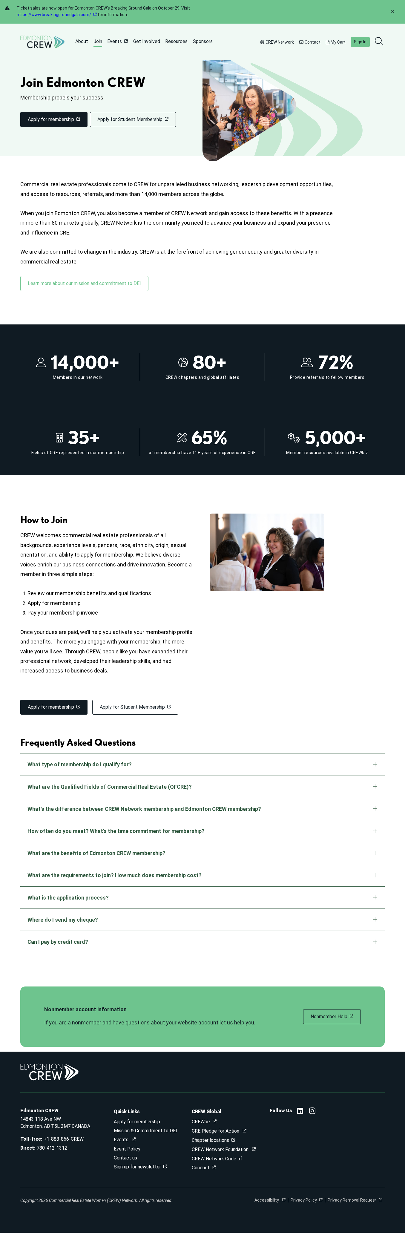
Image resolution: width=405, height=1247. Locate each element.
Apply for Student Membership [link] (129, 119)
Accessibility (267, 1200)
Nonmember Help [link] (329, 1016)
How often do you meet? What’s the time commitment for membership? (116, 831)
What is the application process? (68, 897)
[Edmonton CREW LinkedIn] (300, 1112)
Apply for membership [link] (51, 119)
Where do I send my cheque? (62, 920)
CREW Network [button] (280, 42)
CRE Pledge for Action (216, 1131)
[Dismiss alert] (392, 12)
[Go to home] (42, 42)
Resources (176, 41)
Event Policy (127, 1149)
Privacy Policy (304, 1200)
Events (114, 41)
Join (97, 41)
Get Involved (146, 41)
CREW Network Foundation (221, 1149)
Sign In (360, 41)
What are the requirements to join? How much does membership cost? (114, 875)
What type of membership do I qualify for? (79, 764)
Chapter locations (210, 1140)
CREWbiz (201, 1122)
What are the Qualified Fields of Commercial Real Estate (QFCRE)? (109, 787)
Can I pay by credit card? (57, 942)
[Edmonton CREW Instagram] (312, 1112)
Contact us (125, 1158)
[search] (380, 42)
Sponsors (203, 41)
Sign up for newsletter (137, 1167)
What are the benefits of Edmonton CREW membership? (96, 853)
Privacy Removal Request (352, 1200)
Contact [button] (312, 42)
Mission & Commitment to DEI (145, 1130)
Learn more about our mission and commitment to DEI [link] (84, 283)
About (81, 41)
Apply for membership (137, 1122)
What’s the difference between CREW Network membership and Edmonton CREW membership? (144, 809)
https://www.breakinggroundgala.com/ (54, 14)
